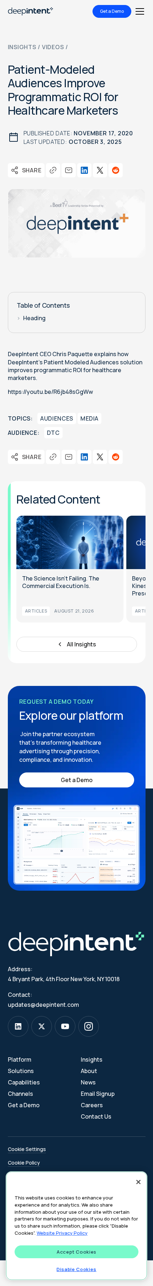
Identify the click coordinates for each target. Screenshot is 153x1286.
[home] (30, 11)
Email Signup (98, 1094)
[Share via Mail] (68, 170)
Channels (20, 1094)
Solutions (21, 1071)
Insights (22, 47)
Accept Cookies (76, 1252)
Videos (53, 47)
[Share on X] (100, 170)
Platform (19, 1059)
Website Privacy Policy (62, 1233)
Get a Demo (112, 11)
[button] (138, 11)
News (88, 1082)
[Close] (138, 1182)
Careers (92, 1105)
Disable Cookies (76, 1269)
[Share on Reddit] (115, 170)
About (89, 1071)
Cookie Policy (24, 1162)
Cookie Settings (27, 1149)
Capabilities (24, 1082)
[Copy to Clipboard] (53, 170)
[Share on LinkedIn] (84, 170)
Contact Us (96, 1116)
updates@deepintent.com (43, 1005)
